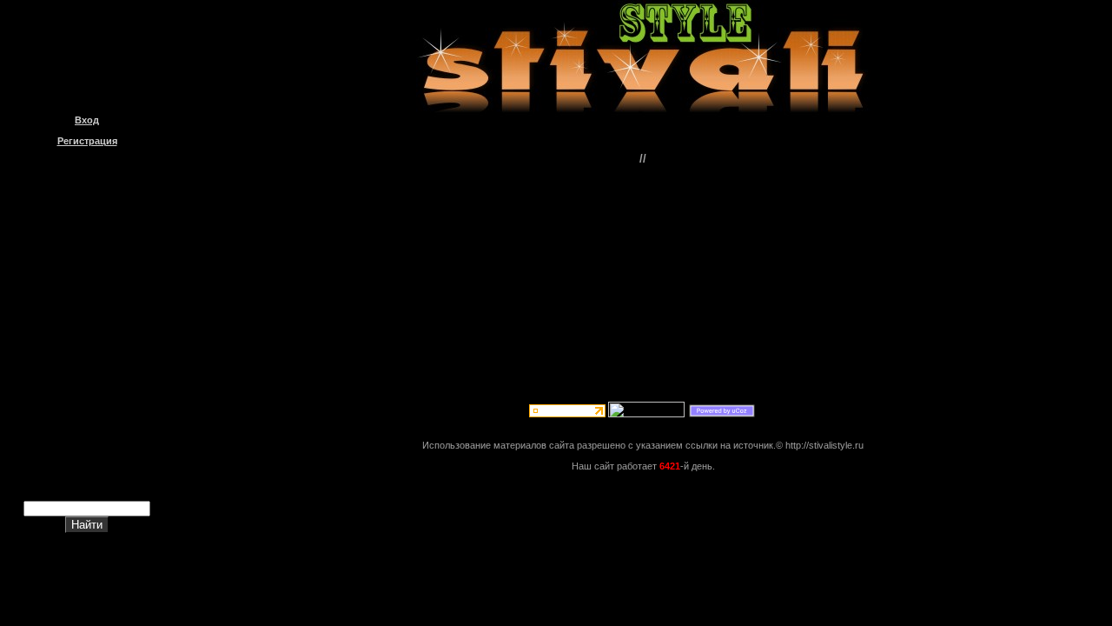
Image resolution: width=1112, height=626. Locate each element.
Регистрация (87, 141)
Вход (87, 120)
